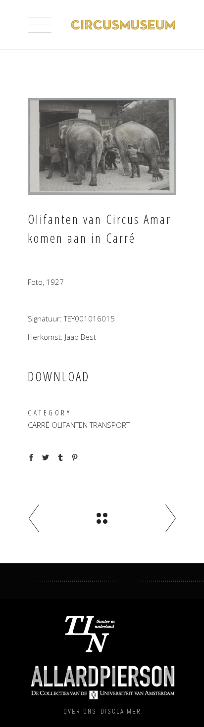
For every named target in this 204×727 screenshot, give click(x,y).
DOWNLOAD (59, 376)
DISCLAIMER (121, 711)
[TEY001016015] (102, 146)
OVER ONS (80, 711)
